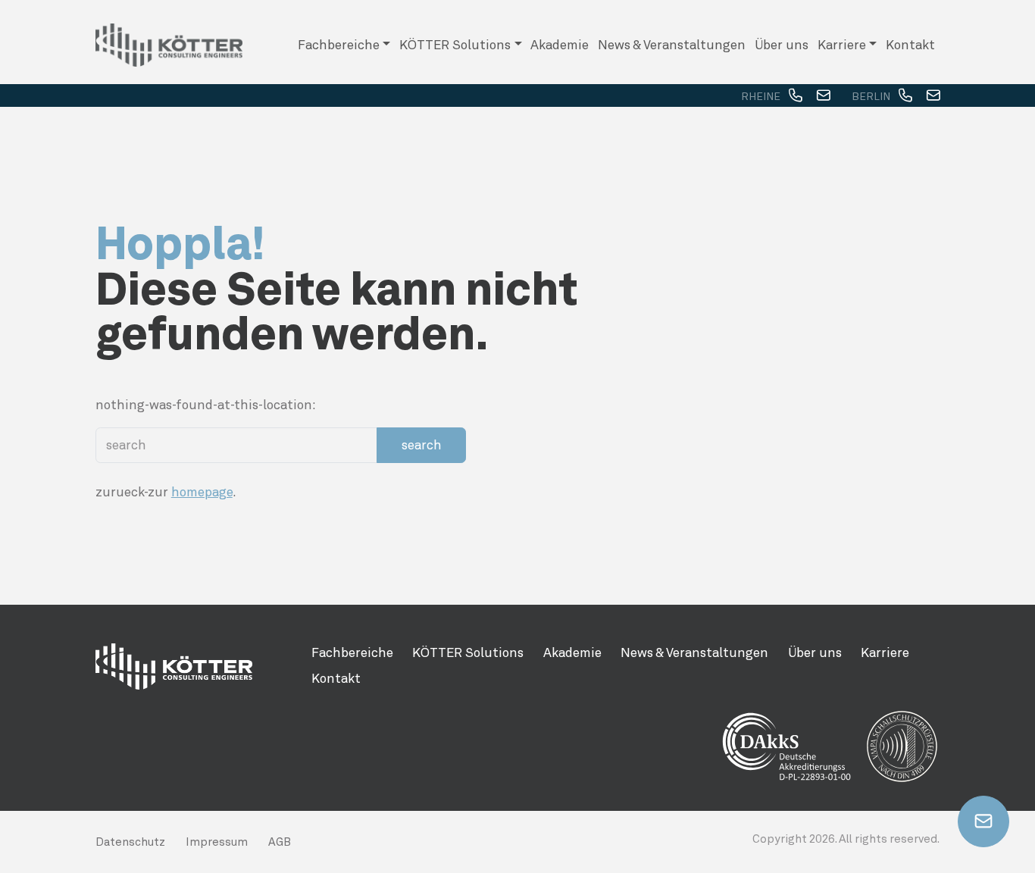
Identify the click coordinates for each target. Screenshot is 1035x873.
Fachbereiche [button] (339, 44)
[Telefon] (795, 96)
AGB (279, 842)
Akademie (559, 44)
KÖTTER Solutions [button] (455, 44)
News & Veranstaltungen (672, 44)
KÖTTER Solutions (468, 652)
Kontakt (910, 44)
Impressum (217, 842)
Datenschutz (130, 842)
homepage (202, 491)
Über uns (781, 44)
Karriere (885, 652)
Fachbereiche (352, 652)
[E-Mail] (823, 96)
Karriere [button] (842, 44)
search (422, 444)
